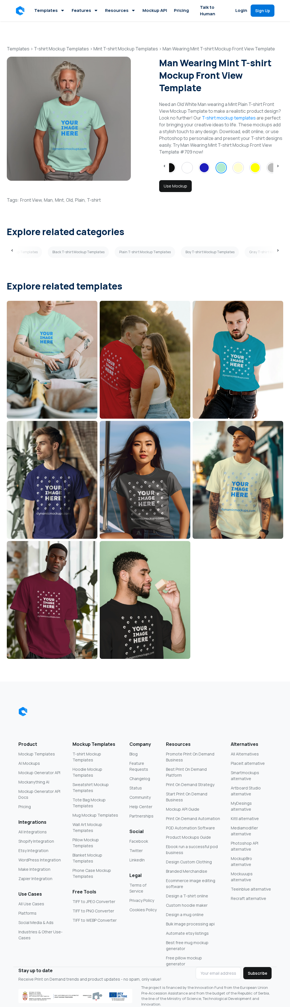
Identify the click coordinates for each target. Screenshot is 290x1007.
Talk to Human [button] (207, 10)
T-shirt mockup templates (229, 118)
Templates (46, 10)
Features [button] (81, 10)
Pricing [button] (181, 10)
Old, (70, 200)
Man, (49, 200)
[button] (21, 10)
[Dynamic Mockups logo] (22, 711)
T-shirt (94, 200)
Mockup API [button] (154, 10)
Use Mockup (175, 186)
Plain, (80, 200)
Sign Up (262, 10)
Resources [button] (117, 10)
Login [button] (241, 10)
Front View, (31, 200)
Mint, (60, 200)
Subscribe (257, 973)
